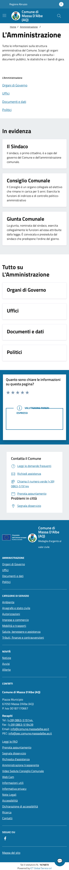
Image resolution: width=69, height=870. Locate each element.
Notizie (6, 658)
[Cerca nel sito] (59, 15)
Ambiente (8, 602)
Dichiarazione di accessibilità (20, 806)
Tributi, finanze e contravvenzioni (23, 637)
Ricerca (6, 812)
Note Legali (9, 794)
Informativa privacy (14, 788)
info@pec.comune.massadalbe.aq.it (30, 733)
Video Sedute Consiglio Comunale (23, 771)
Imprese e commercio (15, 620)
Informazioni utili (13, 783)
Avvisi (6, 663)
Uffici (5, 570)
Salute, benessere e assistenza (21, 631)
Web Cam (8, 777)
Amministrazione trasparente (20, 765)
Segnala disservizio (14, 753)
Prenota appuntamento (16, 747)
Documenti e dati (13, 576)
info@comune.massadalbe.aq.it (29, 729)
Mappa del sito (11, 852)
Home (13, 27)
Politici (6, 582)
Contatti (7, 818)
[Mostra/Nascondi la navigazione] (4, 15)
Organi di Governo (13, 564)
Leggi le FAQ (10, 741)
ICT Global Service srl (41, 868)
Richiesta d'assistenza (16, 759)
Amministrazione (29, 27)
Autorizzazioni (11, 614)
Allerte (6, 669)
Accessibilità (10, 800)
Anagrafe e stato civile (16, 608)
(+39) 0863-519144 (20, 720)
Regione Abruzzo (18, 4)
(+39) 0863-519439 (20, 724)
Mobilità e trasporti (14, 626)
